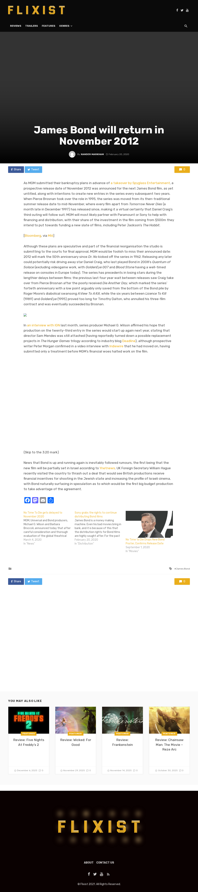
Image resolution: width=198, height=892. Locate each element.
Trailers (31, 25)
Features (48, 25)
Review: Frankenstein (122, 742)
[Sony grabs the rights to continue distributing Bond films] (100, 528)
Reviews (15, 25)
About (89, 862)
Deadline (128, 341)
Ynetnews (107, 468)
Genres (64, 25)
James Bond (183, 568)
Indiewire (116, 346)
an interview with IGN (43, 325)
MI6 (50, 236)
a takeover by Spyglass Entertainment (140, 183)
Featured (28, 733)
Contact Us (105, 862)
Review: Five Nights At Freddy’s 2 (28, 742)
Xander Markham (92, 154)
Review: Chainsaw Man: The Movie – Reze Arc (169, 744)
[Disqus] (99, 642)
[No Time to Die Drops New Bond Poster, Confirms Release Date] (149, 524)
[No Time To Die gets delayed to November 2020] (49, 528)
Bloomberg (33, 236)
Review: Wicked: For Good (75, 742)
